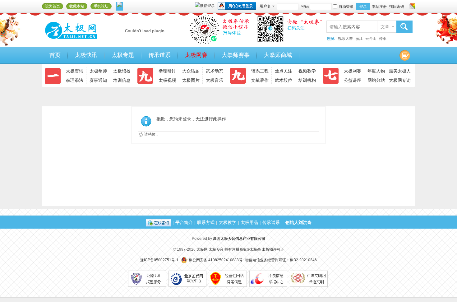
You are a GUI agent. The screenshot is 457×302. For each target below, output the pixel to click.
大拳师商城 (278, 55)
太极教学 (227, 222)
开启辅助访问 (406, 6)
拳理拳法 (74, 80)
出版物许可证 (273, 249)
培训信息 (122, 80)
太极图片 (191, 80)
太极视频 (167, 80)
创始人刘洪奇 (298, 222)
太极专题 (123, 55)
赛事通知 (98, 80)
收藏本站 (76, 6)
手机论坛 (101, 6)
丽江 (359, 38)
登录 (363, 6)
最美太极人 (400, 70)
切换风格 (411, 6)
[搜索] (404, 26)
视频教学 (307, 70)
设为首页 (52, 6)
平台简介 (184, 222)
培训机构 (307, 80)
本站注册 (379, 6)
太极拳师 (98, 70)
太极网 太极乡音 (210, 249)
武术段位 (283, 80)
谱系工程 (260, 70)
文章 (385, 26)
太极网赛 (196, 55)
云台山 (370, 38)
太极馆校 (122, 70)
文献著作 (260, 80)
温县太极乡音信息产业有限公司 (239, 238)
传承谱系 (159, 55)
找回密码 (396, 6)
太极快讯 (86, 55)
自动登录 (346, 6)
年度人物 (376, 70)
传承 (382, 38)
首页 (55, 55)
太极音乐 (214, 80)
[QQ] (158, 222)
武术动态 (214, 70)
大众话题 (191, 70)
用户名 (265, 6)
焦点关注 (283, 70)
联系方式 (206, 222)
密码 (305, 6)
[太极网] (84, 41)
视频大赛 (345, 38)
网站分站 (376, 80)
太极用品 (249, 222)
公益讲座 (352, 80)
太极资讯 (74, 70)
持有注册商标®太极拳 (242, 249)
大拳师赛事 (236, 55)
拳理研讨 (167, 70)
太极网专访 (400, 80)
